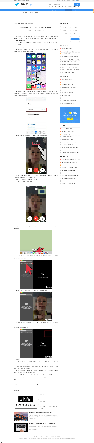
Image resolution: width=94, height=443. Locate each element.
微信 (52, 6)
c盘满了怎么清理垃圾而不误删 (66, 79)
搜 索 (77, 4)
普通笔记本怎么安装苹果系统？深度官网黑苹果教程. (48, 407)
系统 (65, 6)
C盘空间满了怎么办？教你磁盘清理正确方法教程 (69, 82)
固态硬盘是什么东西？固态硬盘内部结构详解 (68, 100)
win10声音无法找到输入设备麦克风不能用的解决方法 (70, 147)
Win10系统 (47, 10)
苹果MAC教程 (26, 23)
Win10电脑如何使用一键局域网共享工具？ (68, 142)
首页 (18, 10)
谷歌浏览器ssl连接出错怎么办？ (66, 92)
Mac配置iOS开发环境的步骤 (66, 48)
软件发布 (35, 436)
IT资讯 (75, 10)
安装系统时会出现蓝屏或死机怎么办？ (67, 103)
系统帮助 (36, 12)
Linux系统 (18, 12)
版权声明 (47, 436)
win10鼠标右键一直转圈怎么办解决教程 (67, 144)
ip (78, 6)
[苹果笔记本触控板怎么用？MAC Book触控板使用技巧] (21, 427)
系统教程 (69, 10)
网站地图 (52, 436)
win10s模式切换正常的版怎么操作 (67, 131)
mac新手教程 (42, 401)
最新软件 (73, 0)
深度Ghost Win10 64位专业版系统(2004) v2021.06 (69, 175)
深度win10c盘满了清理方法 (65, 95)
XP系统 (25, 10)
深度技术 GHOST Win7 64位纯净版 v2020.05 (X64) (70, 159)
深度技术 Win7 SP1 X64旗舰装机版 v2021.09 (68, 170)
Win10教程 (75, 27)
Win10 (59, 6)
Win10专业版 (70, 6)
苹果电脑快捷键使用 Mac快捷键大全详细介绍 (68, 61)
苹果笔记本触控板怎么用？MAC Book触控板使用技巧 (42, 423)
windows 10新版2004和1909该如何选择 (68, 90)
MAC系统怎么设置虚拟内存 (45, 396)
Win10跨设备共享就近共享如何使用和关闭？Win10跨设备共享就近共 (70, 152)
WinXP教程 (65, 33)
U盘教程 (75, 33)
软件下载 (54, 10)
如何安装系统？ (68, 0)
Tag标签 (41, 436)
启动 (62, 6)
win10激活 (74, 6)
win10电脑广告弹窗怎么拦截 (66, 128)
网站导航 (78, 0)
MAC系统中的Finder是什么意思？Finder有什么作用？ (70, 59)
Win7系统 (32, 10)
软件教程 (64, 27)
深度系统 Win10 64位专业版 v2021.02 (67, 183)
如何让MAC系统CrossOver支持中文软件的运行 (69, 56)
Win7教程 (75, 30)
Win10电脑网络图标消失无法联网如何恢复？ (68, 87)
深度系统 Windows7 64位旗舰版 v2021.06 (68, 178)
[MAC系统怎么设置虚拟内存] (25, 401)
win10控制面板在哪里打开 (65, 134)
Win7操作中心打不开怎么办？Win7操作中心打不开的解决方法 (70, 150)
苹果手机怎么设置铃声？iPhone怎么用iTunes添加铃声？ (70, 64)
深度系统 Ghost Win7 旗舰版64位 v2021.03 (68, 167)
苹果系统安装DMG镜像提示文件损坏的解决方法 (40, 412)
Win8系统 (40, 10)
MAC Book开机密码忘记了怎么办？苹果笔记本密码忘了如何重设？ (70, 69)
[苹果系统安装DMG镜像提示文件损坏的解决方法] (21, 416)
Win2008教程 (64, 36)
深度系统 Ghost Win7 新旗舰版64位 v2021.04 (69, 173)
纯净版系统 (25, 12)
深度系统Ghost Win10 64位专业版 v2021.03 (68, 162)
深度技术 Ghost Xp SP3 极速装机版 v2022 (68, 165)
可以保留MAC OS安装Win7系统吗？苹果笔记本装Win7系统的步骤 (70, 67)
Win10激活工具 (58, 0)
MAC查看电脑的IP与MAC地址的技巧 (67, 72)
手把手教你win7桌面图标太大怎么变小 (67, 84)
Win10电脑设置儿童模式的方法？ (66, 136)
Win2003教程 (75, 36)
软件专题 (31, 12)
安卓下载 (61, 10)
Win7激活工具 (63, 0)
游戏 (55, 6)
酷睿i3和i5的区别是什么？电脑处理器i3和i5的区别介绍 (70, 98)
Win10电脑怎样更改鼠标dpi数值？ (67, 139)
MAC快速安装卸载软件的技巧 (66, 53)
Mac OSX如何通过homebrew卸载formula (68, 51)
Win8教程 (64, 30)
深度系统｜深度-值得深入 (18, 0)
